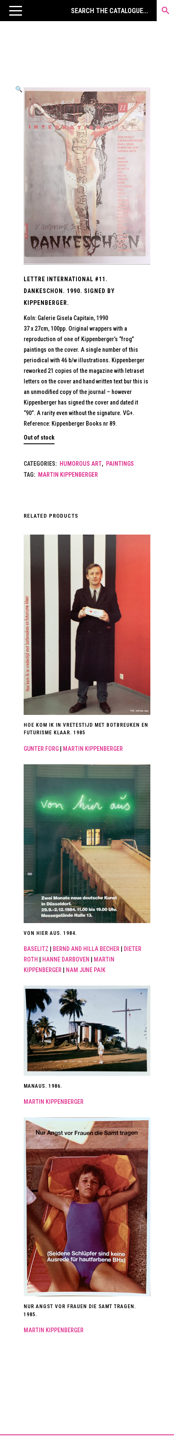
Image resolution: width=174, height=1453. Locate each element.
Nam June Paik (86, 970)
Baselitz (36, 948)
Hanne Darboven (66, 959)
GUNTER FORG (41, 748)
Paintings (120, 463)
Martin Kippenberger (68, 474)
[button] (15, 10)
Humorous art (81, 463)
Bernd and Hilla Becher (86, 948)
